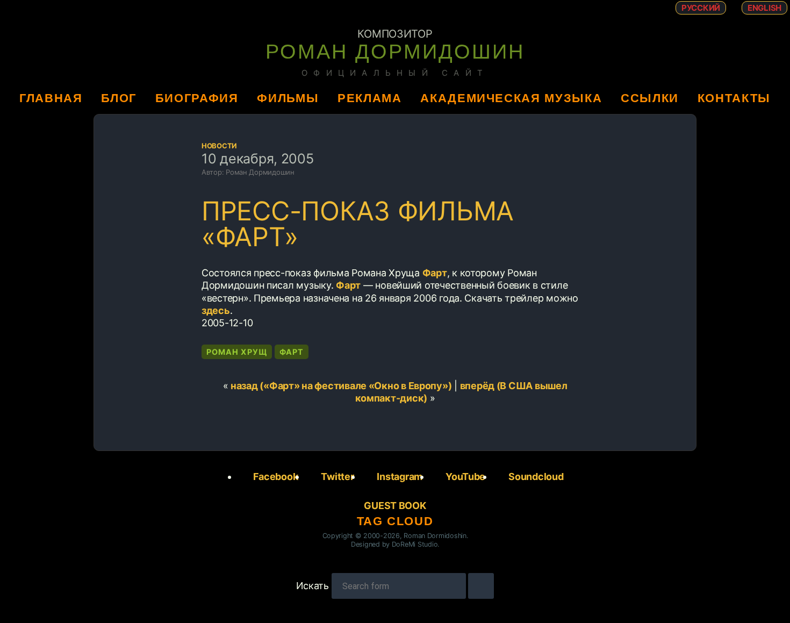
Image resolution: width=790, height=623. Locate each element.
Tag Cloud (395, 521)
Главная (51, 98)
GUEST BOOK (395, 505)
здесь (216, 310)
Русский (700, 8)
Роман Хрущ (236, 351)
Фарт (434, 272)
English (764, 8)
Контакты (734, 98)
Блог (119, 98)
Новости (219, 145)
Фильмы (288, 98)
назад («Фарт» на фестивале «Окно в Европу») (341, 385)
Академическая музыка (511, 98)
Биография (197, 98)
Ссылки (650, 98)
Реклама (369, 98)
